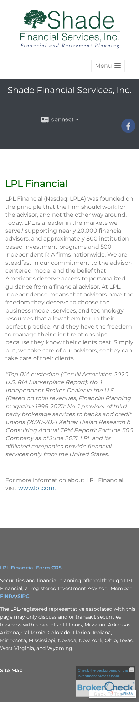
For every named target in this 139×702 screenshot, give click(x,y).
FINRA (8, 596)
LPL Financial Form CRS (31, 567)
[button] (108, 66)
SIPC (23, 596)
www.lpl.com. (37, 488)
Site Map (11, 670)
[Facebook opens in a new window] (128, 130)
